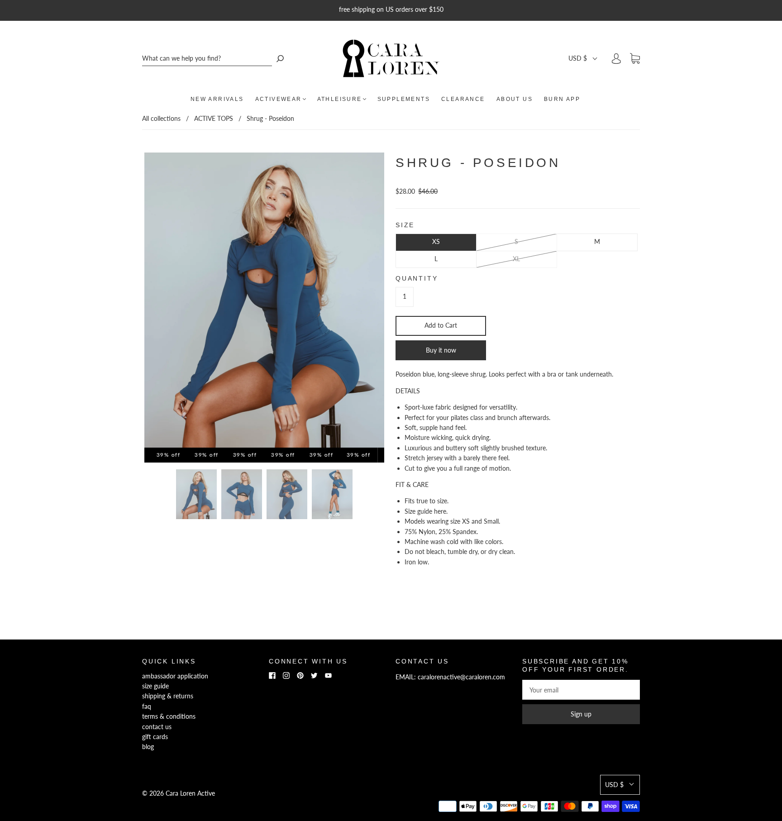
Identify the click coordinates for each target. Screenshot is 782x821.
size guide (155, 686)
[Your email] (581, 690)
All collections (161, 118)
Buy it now (441, 350)
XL (516, 259)
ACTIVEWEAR (278, 99)
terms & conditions (169, 716)
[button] (583, 58)
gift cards (155, 736)
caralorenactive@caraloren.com (461, 677)
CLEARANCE (463, 99)
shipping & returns (167, 696)
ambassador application (175, 676)
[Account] (616, 58)
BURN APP (562, 99)
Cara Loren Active (190, 793)
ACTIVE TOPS (213, 118)
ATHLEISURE (339, 99)
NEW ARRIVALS (217, 99)
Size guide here (425, 511)
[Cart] (635, 58)
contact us (157, 726)
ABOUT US (514, 99)
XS (436, 241)
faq (146, 706)
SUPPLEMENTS (403, 99)
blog (148, 746)
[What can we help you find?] (207, 58)
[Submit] (280, 58)
